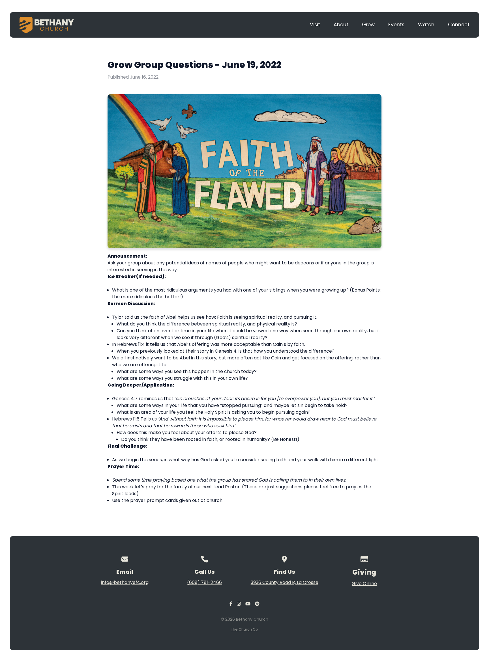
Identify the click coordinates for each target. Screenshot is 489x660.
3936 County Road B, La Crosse (284, 582)
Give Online (364, 583)
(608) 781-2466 (204, 582)
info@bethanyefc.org (125, 582)
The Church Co (244, 629)
